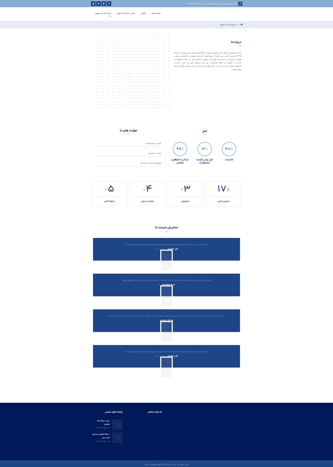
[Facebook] (109, 3)
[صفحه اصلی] (242, 24)
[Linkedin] (98, 3)
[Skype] (93, 3)
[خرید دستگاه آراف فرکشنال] (117, 424)
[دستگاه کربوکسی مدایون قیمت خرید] (117, 438)
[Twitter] (103, 3)
